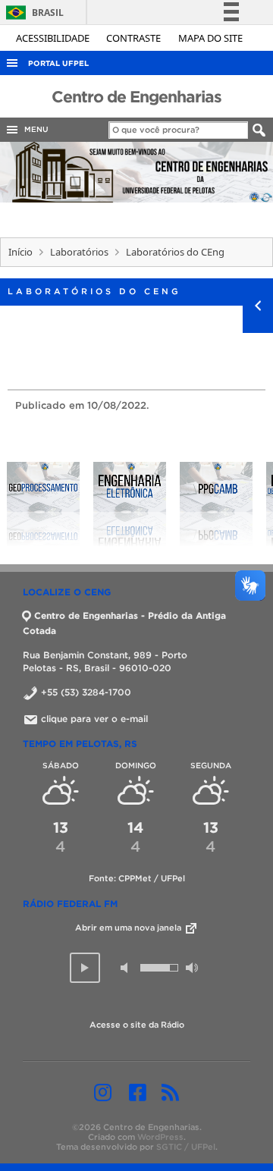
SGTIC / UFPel (185, 1146)
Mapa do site (210, 38)
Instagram (102, 1092)
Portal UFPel (58, 63)
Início (20, 252)
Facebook (137, 1092)
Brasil (32, 12)
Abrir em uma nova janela (129, 927)
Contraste (134, 38)
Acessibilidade (54, 38)
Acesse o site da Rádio (136, 1024)
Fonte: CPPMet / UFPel (137, 878)
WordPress (160, 1136)
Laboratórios (79, 252)
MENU (34, 129)
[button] (85, 968)
